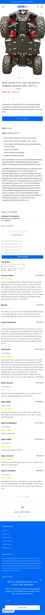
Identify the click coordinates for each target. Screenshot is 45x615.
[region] (22, 509)
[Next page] (28, 497)
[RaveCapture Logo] (21, 226)
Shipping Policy (7, 548)
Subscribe (22, 607)
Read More (24, 299)
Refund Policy (6, 544)
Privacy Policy (6, 537)
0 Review (18, 89)
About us (5, 530)
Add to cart (22, 118)
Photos (6, 220)
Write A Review (23, 257)
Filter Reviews (5, 262)
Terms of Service (7, 541)
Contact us (5, 534)
